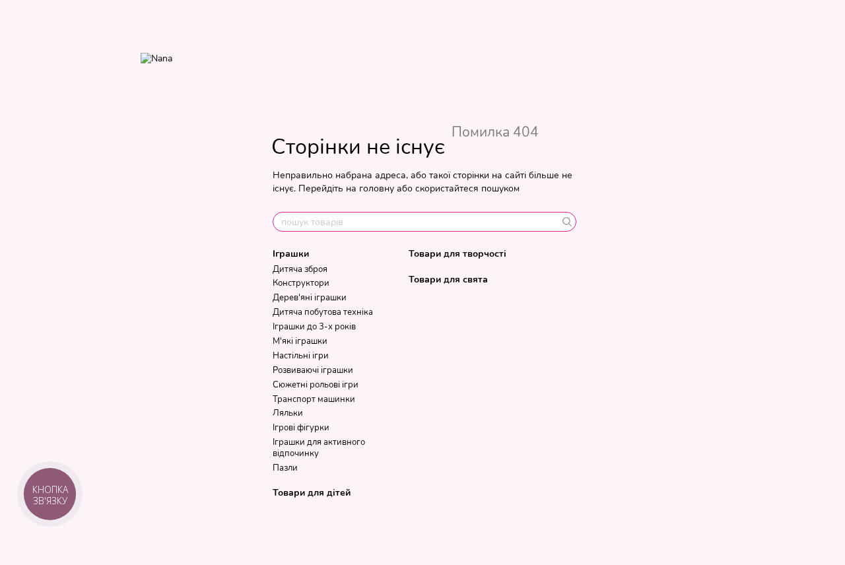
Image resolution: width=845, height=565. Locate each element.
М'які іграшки (300, 341)
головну (376, 188)
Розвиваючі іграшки (313, 370)
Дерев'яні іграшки (310, 298)
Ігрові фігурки (301, 428)
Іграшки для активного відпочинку (319, 447)
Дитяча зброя (300, 269)
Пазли (285, 468)
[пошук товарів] (565, 222)
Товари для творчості (457, 254)
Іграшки (291, 254)
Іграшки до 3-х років (314, 327)
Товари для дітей (312, 492)
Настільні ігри (301, 356)
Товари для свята (448, 279)
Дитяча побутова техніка (323, 312)
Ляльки (288, 413)
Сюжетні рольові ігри (315, 385)
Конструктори (301, 283)
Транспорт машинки (314, 399)
